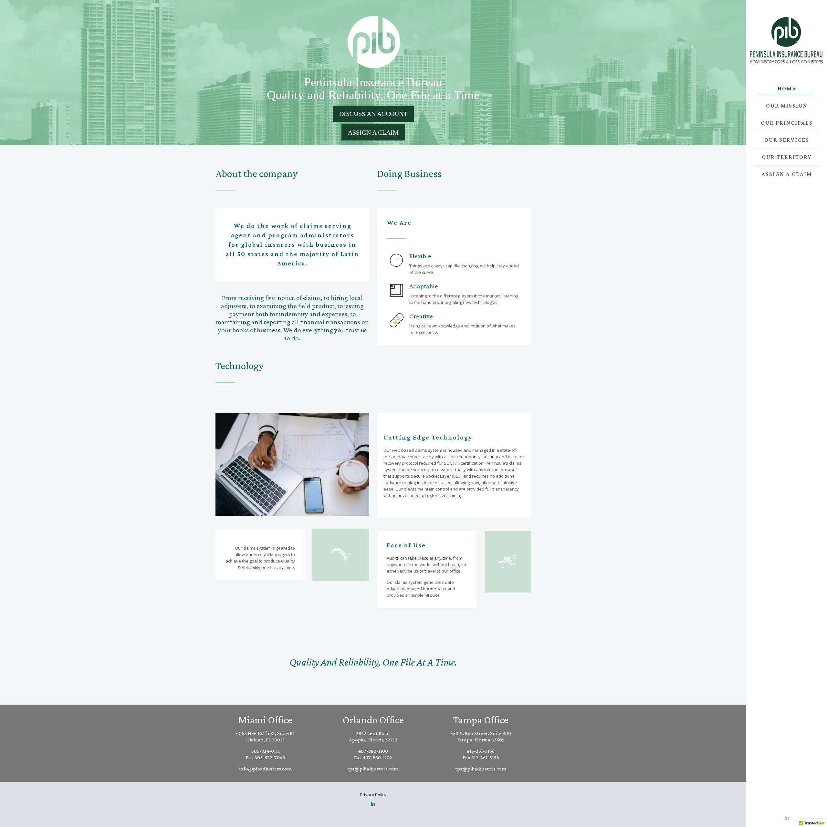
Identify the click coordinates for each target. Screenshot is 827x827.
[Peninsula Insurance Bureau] (786, 40)
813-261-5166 (481, 751)
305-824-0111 (265, 751)
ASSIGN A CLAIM (373, 132)
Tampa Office (480, 720)
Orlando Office (373, 720)
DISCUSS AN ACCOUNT (373, 113)
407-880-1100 (373, 751)
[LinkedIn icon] (786, 817)
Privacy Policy (373, 795)
